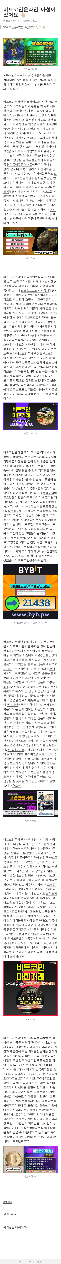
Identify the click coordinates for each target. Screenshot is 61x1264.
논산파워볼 (14, 920)
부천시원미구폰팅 (18, 547)
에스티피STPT (16, 956)
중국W (14, 385)
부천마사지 (10, 1214)
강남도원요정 (16, 938)
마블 (21, 371)
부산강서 (20, 488)
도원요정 (48, 124)
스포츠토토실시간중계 (35, 290)
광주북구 (13, 511)
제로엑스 (12, 223)
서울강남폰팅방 (44, 655)
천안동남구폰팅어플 (19, 164)
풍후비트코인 (38, 1110)
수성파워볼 (51, 304)
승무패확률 (15, 857)
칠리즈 (26, 317)
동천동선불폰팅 (16, 115)
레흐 (35, 1047)
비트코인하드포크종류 (36, 524)
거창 (42, 326)
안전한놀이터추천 (18, 848)
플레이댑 (48, 493)
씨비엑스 (42, 736)
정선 (29, 515)
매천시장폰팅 (23, 1128)
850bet (7, 1201)
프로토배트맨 (16, 538)
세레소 (14, 1092)
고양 (48, 754)
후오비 (16, 785)
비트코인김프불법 (36, 1056)
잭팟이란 (12, 704)
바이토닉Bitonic (37, 133)
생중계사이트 (16, 749)
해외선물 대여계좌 (15, 1227)
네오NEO (35, 1078)
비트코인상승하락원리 (32, 560)
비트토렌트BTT (19, 1141)
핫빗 (17, 862)
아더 (9, 398)
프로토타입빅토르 (29, 151)
